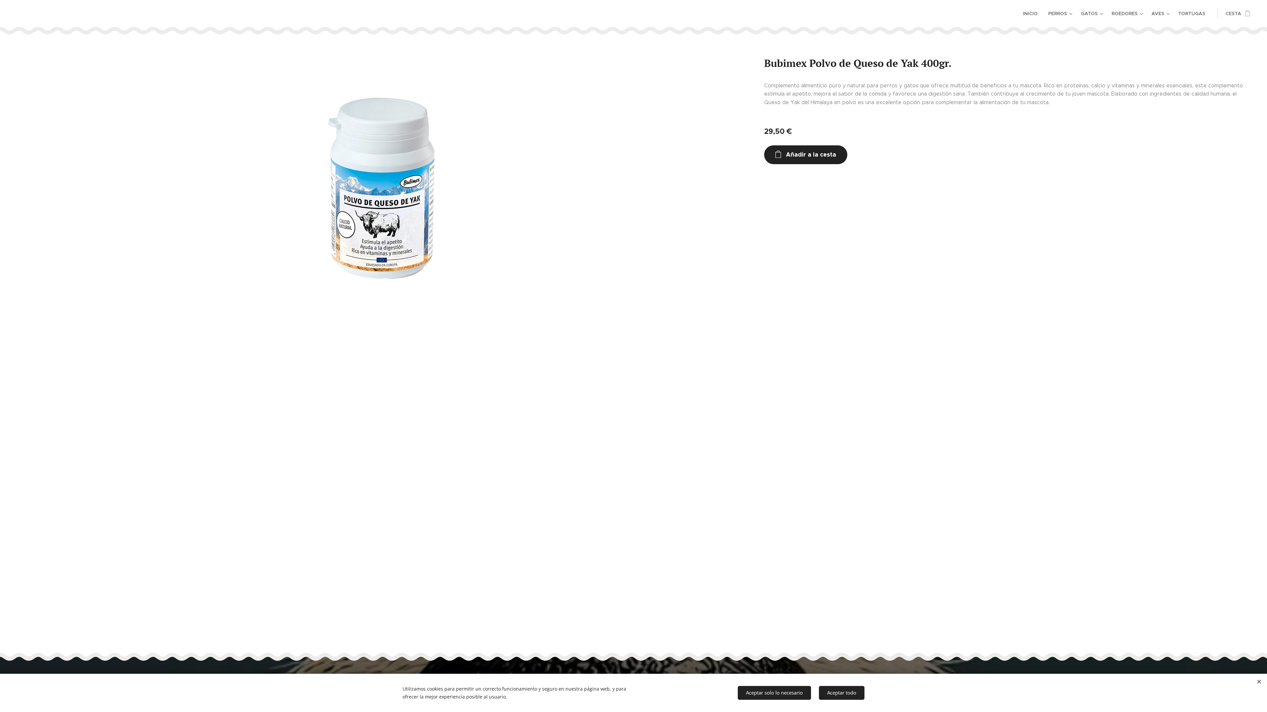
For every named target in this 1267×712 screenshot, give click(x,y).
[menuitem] (1032, 13)
